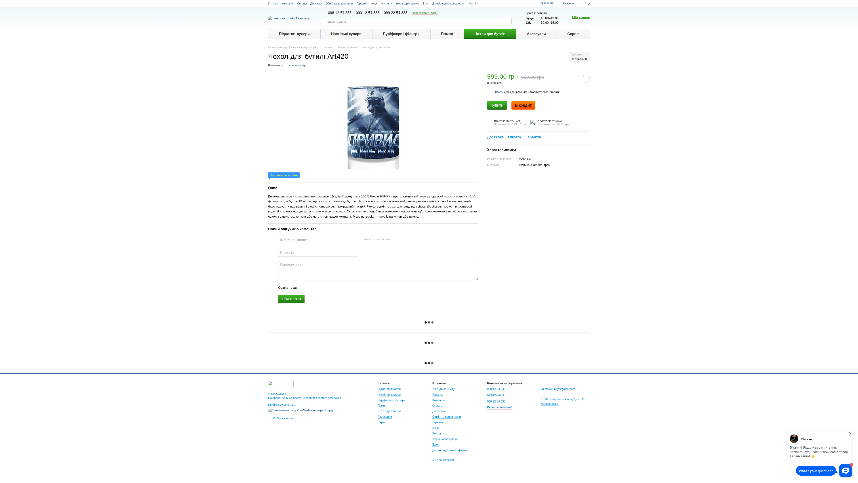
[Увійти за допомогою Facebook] (394, 239)
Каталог (273, 3)
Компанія (288, 3)
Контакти (386, 3)
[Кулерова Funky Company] (281, 383)
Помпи (447, 34)
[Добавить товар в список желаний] (586, 79)
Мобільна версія (283, 418)
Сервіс (573, 34)
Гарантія (362, 3)
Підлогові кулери (294, 34)
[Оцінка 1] (305, 287)
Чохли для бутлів (490, 34)
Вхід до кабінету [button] (443, 389)
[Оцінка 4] (326, 287)
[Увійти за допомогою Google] (402, 239)
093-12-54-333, (368, 13)
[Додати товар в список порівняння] (573, 79)
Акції (374, 3)
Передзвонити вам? (424, 13)
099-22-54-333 (395, 13)
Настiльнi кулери (346, 34)
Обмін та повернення (339, 3)
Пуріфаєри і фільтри (401, 34)
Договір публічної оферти (448, 3)
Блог (426, 3)
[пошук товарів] (507, 21)
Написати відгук (296, 65)
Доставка (316, 3)
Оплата (302, 3)
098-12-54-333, (340, 13)
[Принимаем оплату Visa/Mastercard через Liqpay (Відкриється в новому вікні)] (301, 410)
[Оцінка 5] (333, 287)
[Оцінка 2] (312, 287)
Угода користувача (407, 3)
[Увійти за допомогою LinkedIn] (409, 239)
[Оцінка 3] (319, 287)
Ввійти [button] (499, 92)
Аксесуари (536, 34)
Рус (477, 3)
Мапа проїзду (549, 403)
